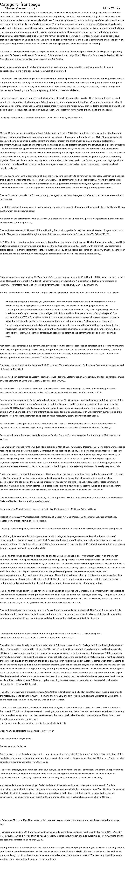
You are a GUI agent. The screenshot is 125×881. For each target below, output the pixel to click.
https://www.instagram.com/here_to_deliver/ (82, 195)
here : (82, 35)
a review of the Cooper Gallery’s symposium (46, 292)
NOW (37, 501)
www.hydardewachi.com (68, 602)
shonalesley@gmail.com (101, 249)
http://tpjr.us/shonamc (50, 253)
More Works (111, 8)
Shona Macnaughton (21, 8)
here (72, 280)
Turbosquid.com (56, 652)
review (44, 435)
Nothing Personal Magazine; (59, 230)
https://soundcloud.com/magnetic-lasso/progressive (96, 528)
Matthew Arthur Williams (83, 509)
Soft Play (48, 509)
